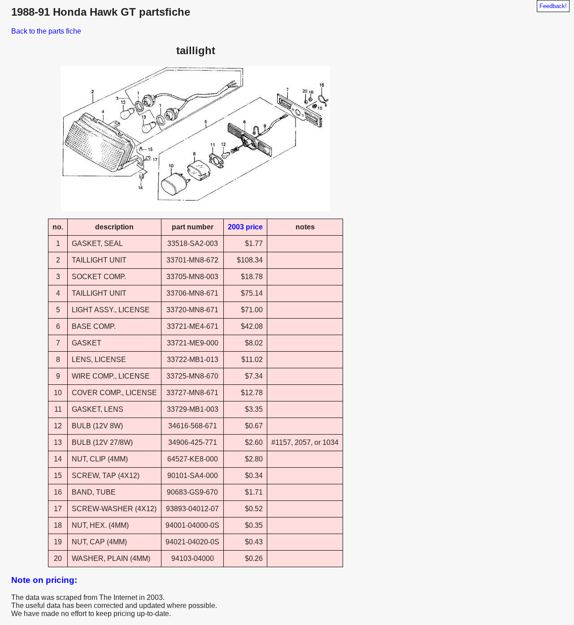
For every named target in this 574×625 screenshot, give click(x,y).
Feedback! (553, 6)
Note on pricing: (44, 580)
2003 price (245, 227)
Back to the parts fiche (46, 31)
